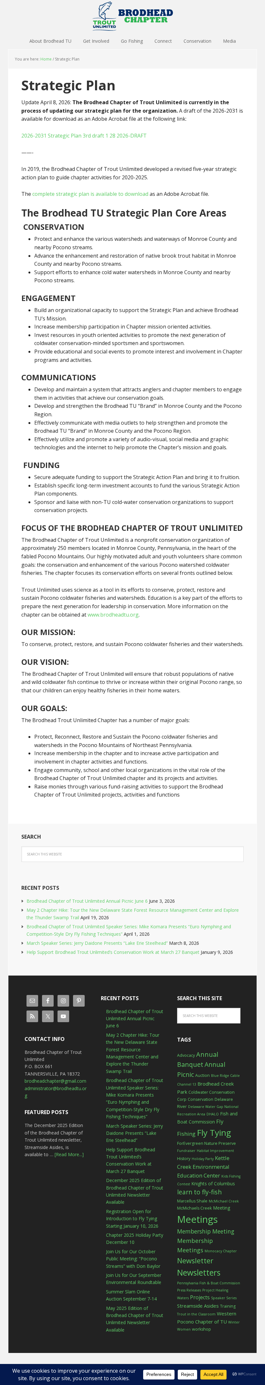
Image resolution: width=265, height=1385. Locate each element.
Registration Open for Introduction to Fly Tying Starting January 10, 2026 (132, 1218)
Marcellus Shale (192, 1201)
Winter (234, 1322)
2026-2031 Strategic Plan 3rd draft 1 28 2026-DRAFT (84, 135)
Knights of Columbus (213, 1183)
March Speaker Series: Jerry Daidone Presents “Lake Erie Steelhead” (97, 943)
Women (184, 1329)
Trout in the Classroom (196, 1314)
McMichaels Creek (194, 1208)
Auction (202, 1075)
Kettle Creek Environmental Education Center (203, 1166)
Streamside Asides (198, 1305)
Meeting (221, 1208)
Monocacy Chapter (221, 1251)
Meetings (197, 1219)
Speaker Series (224, 1298)
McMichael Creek (224, 1201)
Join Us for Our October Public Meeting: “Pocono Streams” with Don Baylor (133, 1258)
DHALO (213, 1114)
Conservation (200, 1099)
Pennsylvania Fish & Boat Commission (208, 1283)
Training (228, 1306)
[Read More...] (69, 1154)
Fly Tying (214, 1132)
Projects (200, 1297)
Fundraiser (186, 1150)
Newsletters (198, 1272)
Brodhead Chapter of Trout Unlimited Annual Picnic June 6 (87, 901)
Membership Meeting (205, 1231)
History (183, 1158)
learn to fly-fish (199, 1192)
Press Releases (189, 1290)
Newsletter (195, 1260)
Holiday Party (203, 1158)
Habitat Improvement (215, 1150)
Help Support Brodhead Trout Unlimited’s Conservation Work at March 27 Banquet (112, 952)
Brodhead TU (132, 16)
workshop (201, 1329)
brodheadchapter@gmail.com (55, 1081)
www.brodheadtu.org (113, 614)
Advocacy (186, 1055)
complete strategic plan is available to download (90, 193)
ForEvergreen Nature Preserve (206, 1143)
